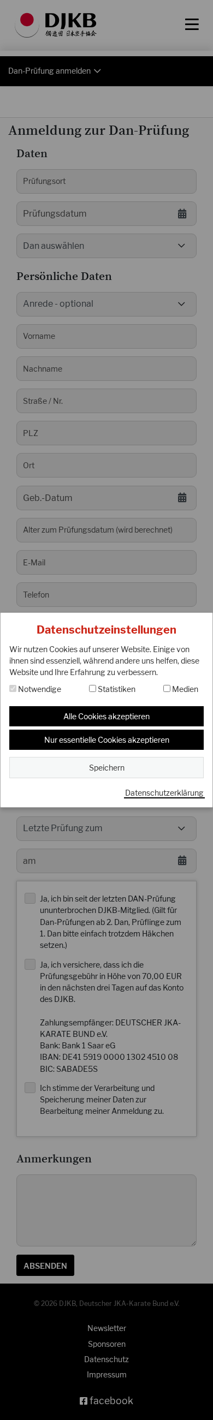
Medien (184, 689)
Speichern (107, 767)
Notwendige (38, 689)
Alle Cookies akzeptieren (106, 716)
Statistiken (115, 689)
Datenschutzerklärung (164, 792)
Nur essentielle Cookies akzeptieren (106, 739)
